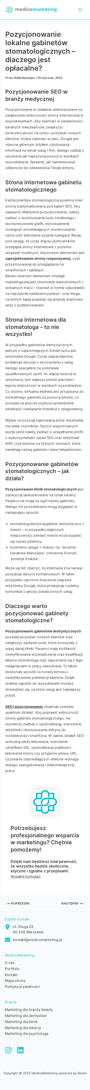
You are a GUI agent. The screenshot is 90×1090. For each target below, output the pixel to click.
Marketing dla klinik (21, 1021)
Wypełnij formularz (26, 876)
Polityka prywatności (22, 986)
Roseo (82, 1073)
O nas (9, 962)
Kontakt (11, 974)
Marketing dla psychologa (26, 1033)
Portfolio (12, 968)
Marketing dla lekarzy (23, 1027)
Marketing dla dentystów (26, 1015)
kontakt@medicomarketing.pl (37, 939)
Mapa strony (15, 980)
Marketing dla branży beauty (29, 1009)
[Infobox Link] (8, 1050)
